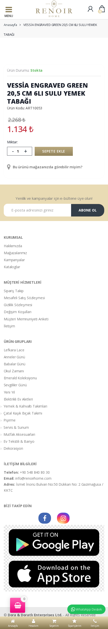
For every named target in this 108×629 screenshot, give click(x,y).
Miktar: (12, 142)
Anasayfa (10, 25)
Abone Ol (88, 210)
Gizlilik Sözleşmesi (18, 304)
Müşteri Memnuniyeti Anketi (26, 319)
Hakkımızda (13, 245)
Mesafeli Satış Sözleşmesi (24, 297)
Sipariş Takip (14, 290)
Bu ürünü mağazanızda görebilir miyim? (47, 167)
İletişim (9, 326)
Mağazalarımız (15, 252)
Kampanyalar (14, 259)
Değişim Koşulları (17, 311)
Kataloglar (12, 266)
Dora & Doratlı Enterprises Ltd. (35, 615)
